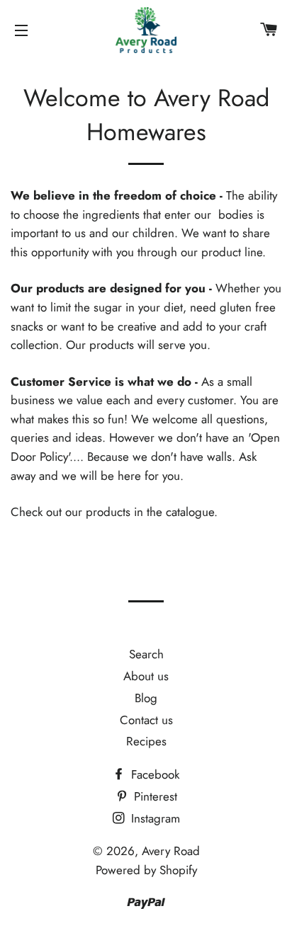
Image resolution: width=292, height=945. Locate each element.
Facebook (153, 774)
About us (146, 676)
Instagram (154, 818)
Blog (146, 697)
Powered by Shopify (146, 869)
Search (146, 654)
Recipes (146, 741)
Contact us (146, 719)
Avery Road (171, 850)
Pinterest (153, 796)
